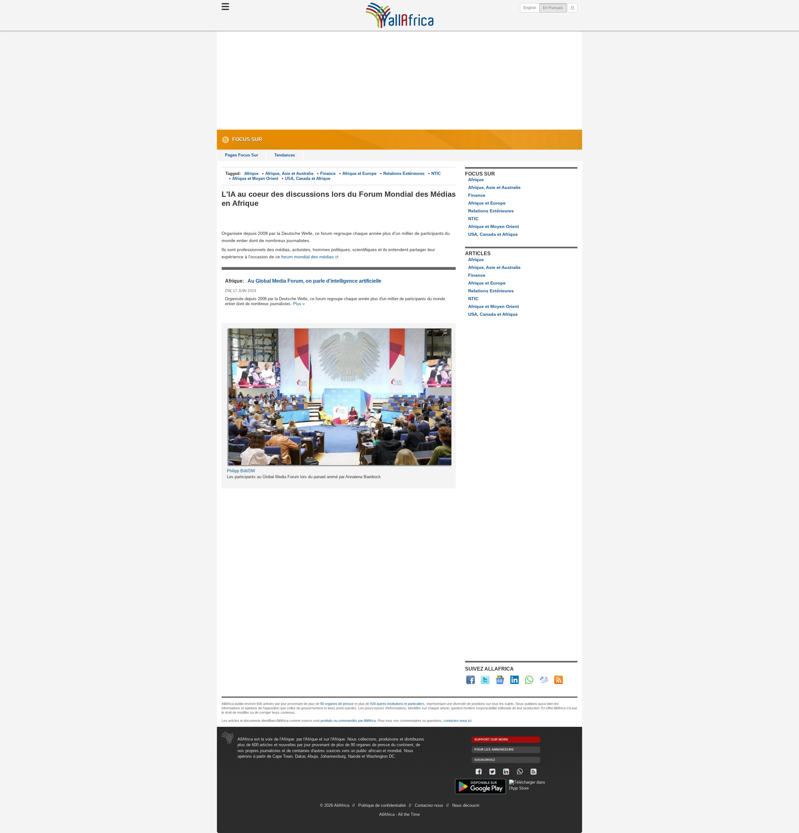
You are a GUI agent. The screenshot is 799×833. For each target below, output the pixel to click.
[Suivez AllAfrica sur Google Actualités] (500, 680)
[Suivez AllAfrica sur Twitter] (485, 680)
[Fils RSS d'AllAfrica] (558, 680)
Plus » (299, 303)
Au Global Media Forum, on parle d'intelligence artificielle (314, 281)
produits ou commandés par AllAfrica (348, 720)
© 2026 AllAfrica (334, 805)
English (529, 8)
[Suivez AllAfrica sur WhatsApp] (529, 680)
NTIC (436, 173)
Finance (328, 173)
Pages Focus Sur (241, 155)
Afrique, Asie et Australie (289, 173)
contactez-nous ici (457, 720)
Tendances (284, 155)
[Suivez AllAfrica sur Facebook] (470, 680)
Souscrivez (484, 759)
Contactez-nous (429, 805)
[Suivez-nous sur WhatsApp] (520, 771)
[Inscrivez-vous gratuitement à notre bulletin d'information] (544, 680)
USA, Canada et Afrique (307, 178)
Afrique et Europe (359, 173)
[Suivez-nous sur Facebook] (478, 771)
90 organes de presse (337, 704)
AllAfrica (399, 15)
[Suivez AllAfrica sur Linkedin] (514, 680)
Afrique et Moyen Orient (255, 178)
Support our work (491, 739)
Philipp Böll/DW (241, 471)
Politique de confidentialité (382, 805)
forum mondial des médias (307, 256)
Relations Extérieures (403, 173)
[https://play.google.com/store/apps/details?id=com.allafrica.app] (480, 787)
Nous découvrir (465, 805)
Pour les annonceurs (494, 749)
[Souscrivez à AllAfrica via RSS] (533, 771)
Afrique (251, 173)
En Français (554, 7)
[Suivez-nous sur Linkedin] (506, 771)
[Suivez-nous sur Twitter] (492, 771)
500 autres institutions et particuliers (397, 704)
